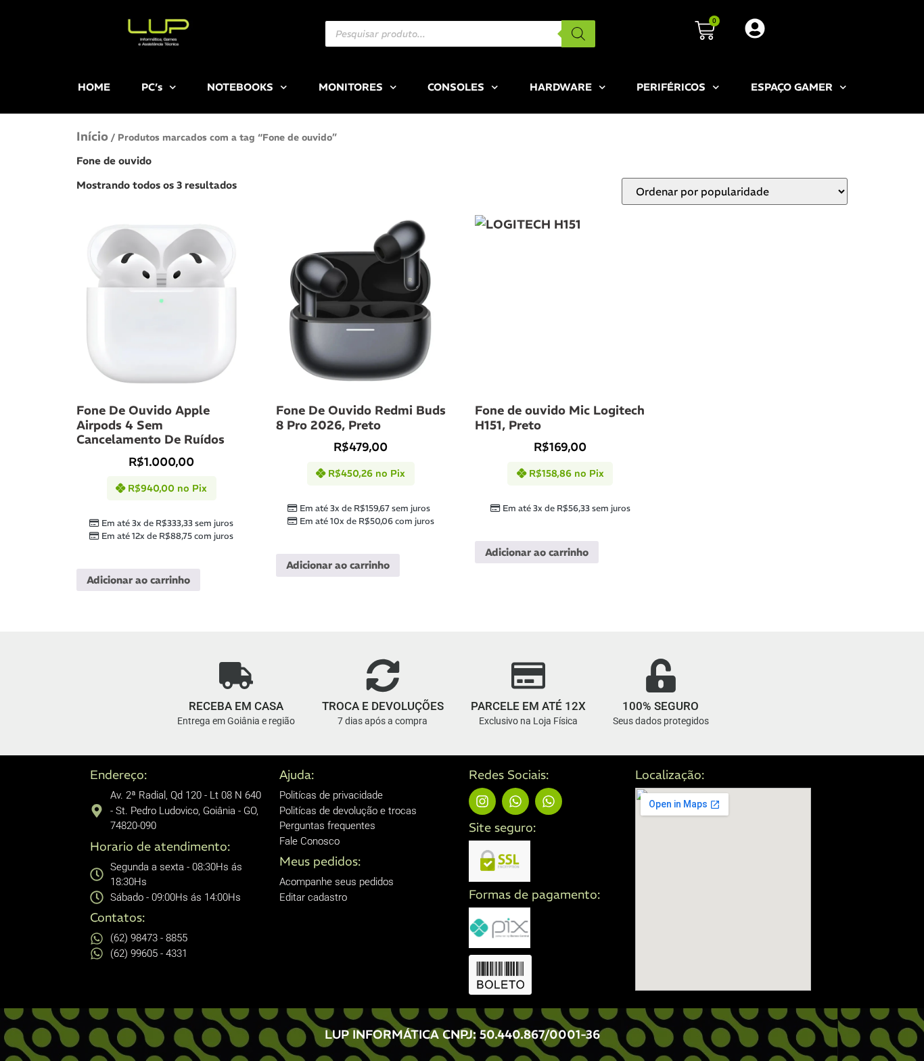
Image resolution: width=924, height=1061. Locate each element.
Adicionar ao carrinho (138, 579)
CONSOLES (456, 86)
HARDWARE (561, 86)
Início (92, 136)
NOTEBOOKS (240, 86)
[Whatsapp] (515, 801)
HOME (94, 86)
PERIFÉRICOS (671, 86)
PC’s (151, 86)
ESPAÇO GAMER (792, 86)
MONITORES (351, 86)
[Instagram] (482, 801)
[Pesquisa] (578, 33)
